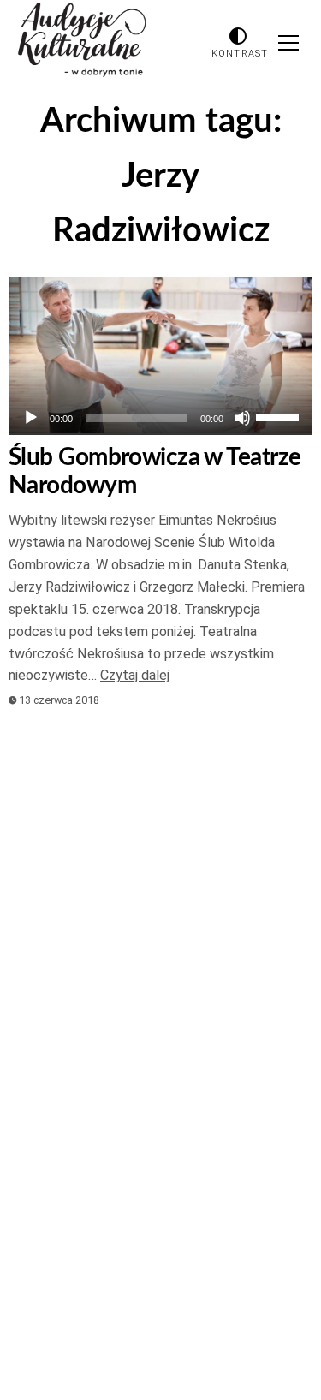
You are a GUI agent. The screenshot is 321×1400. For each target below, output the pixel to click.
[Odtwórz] (30, 417)
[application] (160, 418)
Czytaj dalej (134, 675)
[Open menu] (288, 42)
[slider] (280, 416)
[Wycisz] (242, 417)
